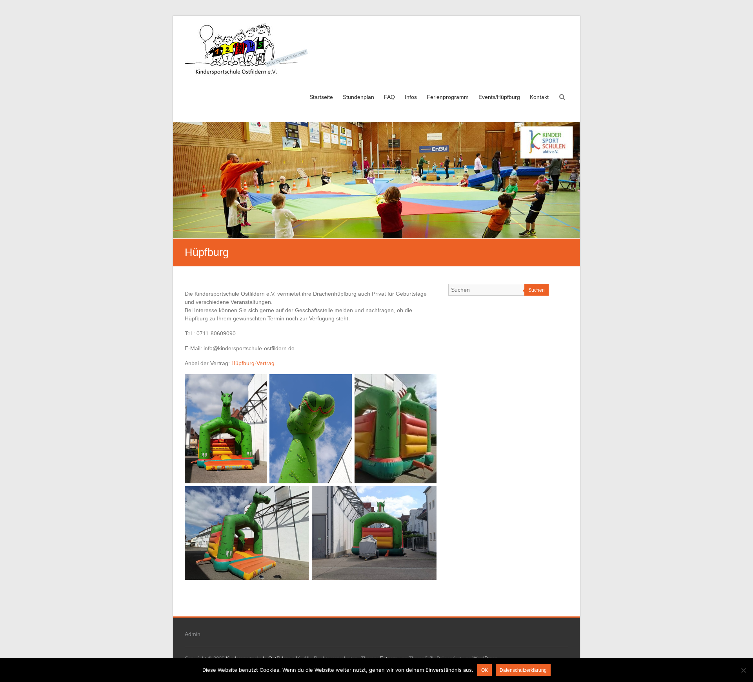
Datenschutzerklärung (523, 670)
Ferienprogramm (448, 97)
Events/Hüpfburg (499, 97)
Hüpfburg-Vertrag (253, 363)
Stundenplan (358, 97)
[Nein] (743, 670)
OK (484, 670)
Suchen (536, 290)
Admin (192, 634)
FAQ (389, 97)
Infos (411, 97)
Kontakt (539, 97)
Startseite (321, 97)
